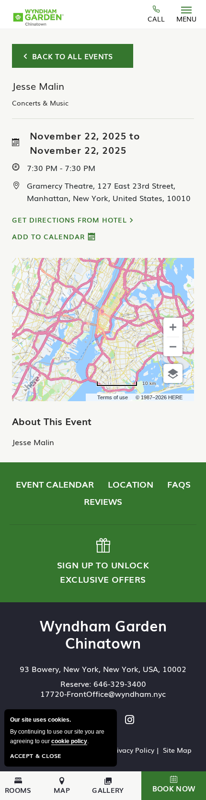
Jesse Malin (33, 442)
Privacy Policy (132, 750)
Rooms (18, 789)
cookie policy (69, 741)
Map (62, 789)
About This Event (52, 421)
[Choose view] (173, 373)
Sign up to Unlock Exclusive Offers (102, 562)
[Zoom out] (173, 346)
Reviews (103, 501)
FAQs (179, 484)
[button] (173, 785)
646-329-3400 (119, 683)
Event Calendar (55, 484)
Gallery (108, 789)
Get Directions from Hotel (69, 219)
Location (130, 484)
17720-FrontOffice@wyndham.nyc (103, 693)
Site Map (177, 750)
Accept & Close (35, 755)
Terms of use (112, 397)
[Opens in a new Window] (129, 720)
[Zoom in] (173, 327)
